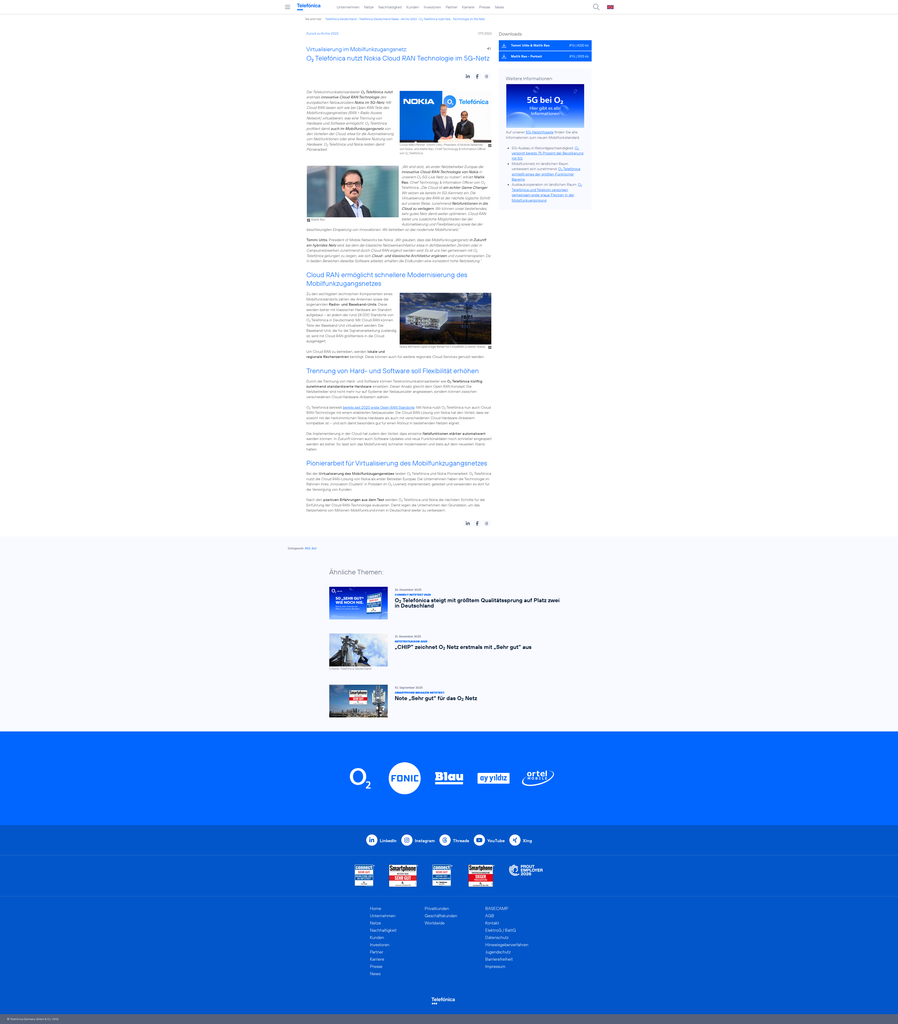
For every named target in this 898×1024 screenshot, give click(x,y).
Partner (451, 7)
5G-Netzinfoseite (540, 132)
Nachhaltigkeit (390, 7)
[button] (468, 76)
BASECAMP (496, 908)
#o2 (314, 548)
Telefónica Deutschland (341, 19)
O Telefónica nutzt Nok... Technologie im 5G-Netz (452, 19)
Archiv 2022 (409, 19)
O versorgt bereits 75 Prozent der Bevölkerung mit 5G (547, 153)
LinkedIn (388, 840)
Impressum (495, 966)
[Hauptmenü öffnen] (288, 7)
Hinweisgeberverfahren (506, 944)
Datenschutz (497, 937)
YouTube (496, 840)
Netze (369, 7)
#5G (307, 548)
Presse (484, 7)
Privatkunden (437, 908)
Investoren (432, 7)
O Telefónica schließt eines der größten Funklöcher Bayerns (546, 174)
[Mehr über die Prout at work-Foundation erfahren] (526, 876)
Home (375, 908)
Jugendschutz (498, 952)
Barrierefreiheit (499, 959)
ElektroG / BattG (500, 930)
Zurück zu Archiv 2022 (322, 33)
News (499, 7)
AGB (489, 915)
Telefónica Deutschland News (379, 19)
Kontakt (492, 923)
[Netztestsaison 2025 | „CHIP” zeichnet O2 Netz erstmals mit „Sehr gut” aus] (446, 652)
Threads (461, 840)
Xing (527, 840)
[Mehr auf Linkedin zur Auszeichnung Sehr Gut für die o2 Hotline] (442, 876)
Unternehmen (348, 7)
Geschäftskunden (441, 915)
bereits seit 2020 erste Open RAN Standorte (379, 407)
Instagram (425, 840)
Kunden (412, 7)
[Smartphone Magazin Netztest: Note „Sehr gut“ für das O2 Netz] (446, 701)
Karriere (468, 7)
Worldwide (435, 923)
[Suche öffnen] (596, 7)
